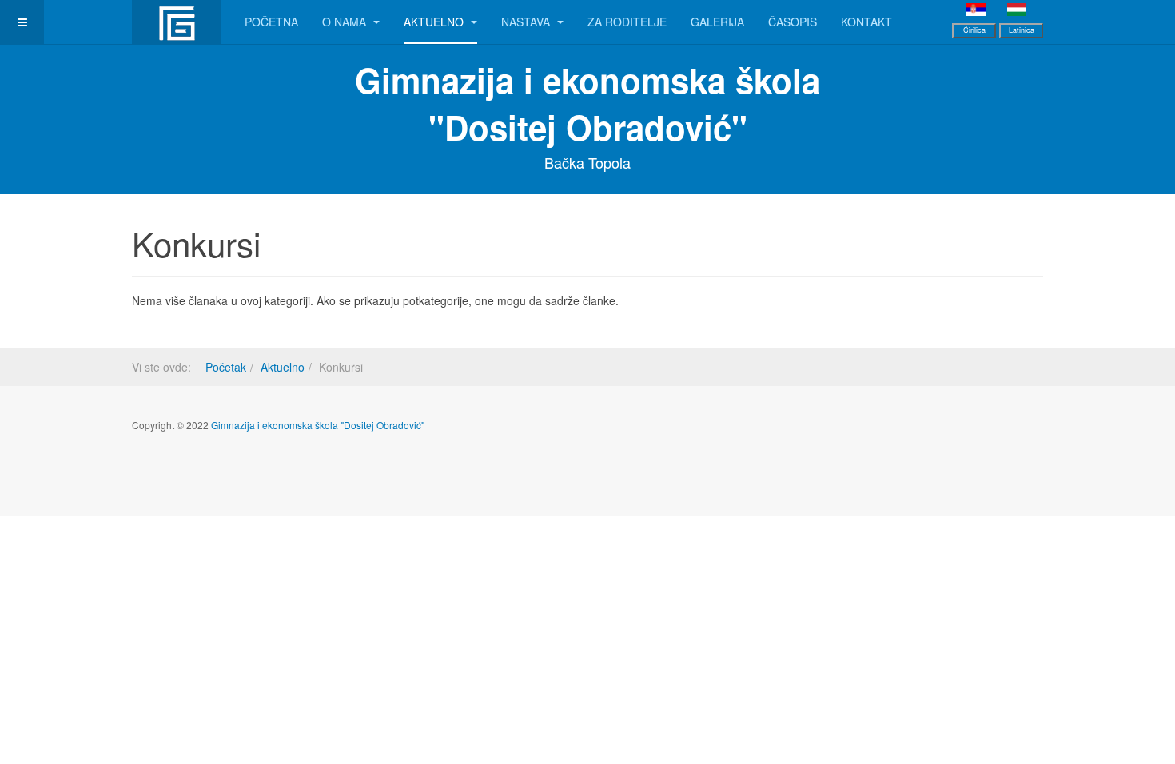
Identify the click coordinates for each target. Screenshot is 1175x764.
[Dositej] (176, 22)
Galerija (717, 22)
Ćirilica (974, 30)
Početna (271, 22)
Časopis (792, 22)
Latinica (1021, 30)
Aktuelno (435, 22)
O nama (345, 22)
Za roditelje (627, 22)
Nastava (527, 22)
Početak (225, 367)
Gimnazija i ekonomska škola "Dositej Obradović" (317, 425)
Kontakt (866, 22)
